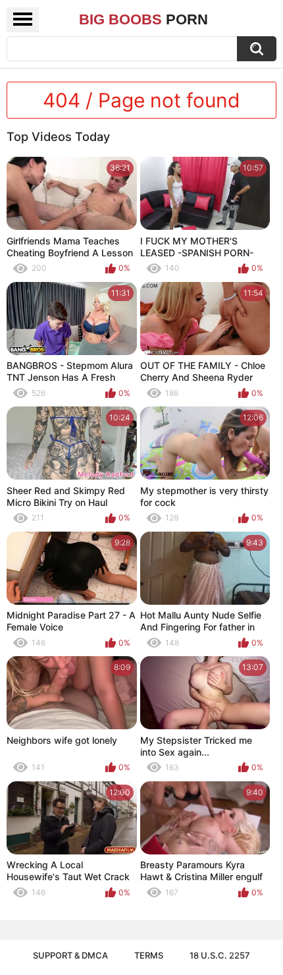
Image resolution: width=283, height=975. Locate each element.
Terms (148, 955)
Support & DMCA (70, 955)
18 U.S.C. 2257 (220, 955)
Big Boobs (143, 19)
